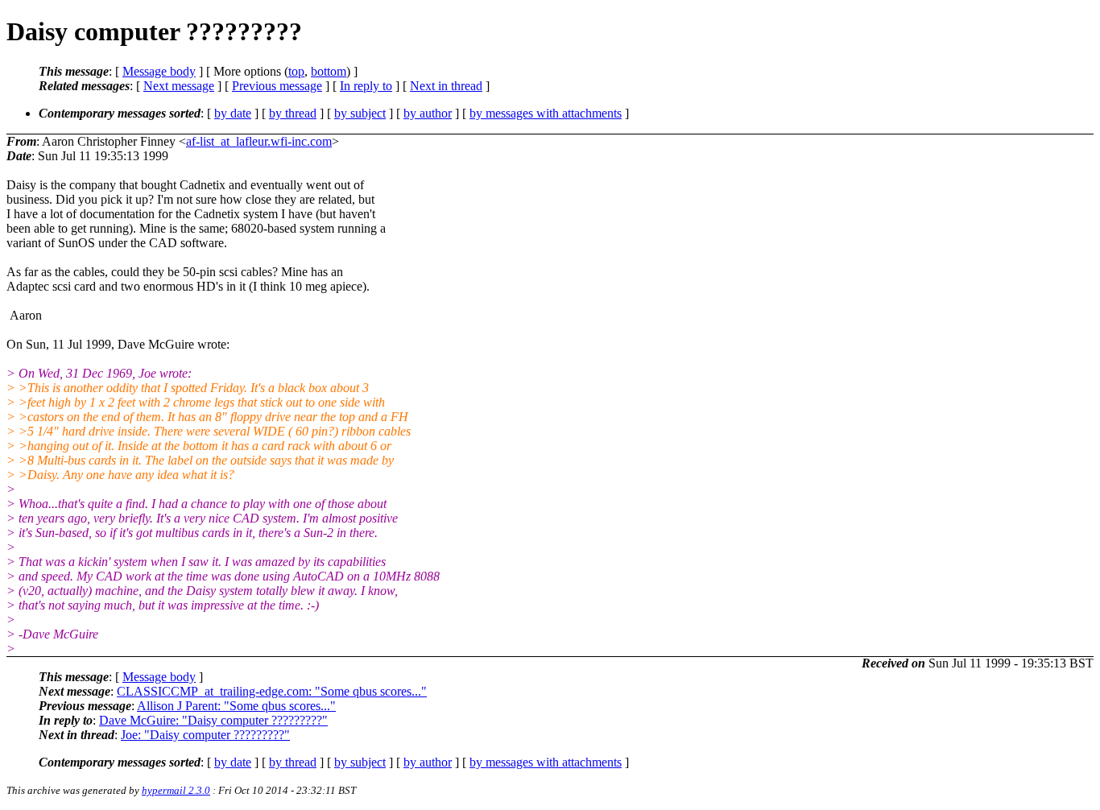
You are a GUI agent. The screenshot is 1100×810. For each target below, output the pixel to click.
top (296, 71)
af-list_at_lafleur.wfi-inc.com (259, 141)
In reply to (366, 86)
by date (232, 113)
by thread (292, 113)
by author (427, 113)
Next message (178, 86)
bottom (328, 71)
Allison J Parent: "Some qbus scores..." (236, 706)
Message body (159, 71)
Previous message (277, 86)
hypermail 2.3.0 (176, 790)
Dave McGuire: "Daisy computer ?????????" (213, 720)
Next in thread (446, 86)
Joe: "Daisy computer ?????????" (205, 735)
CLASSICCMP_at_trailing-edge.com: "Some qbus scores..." (272, 691)
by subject (360, 113)
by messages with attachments (545, 113)
